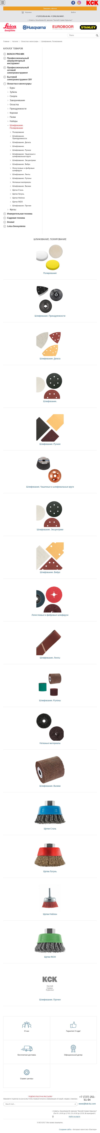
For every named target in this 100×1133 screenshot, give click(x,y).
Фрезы (13, 209)
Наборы (14, 121)
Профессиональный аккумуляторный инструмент (18, 60)
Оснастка (14, 104)
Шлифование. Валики (21, 186)
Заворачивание (17, 100)
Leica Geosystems (16, 226)
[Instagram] (79, 3)
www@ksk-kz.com (87, 1104)
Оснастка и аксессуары (29, 41)
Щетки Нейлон (18, 198)
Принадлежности (18, 109)
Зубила (13, 92)
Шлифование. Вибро (21, 164)
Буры (12, 88)
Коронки (14, 113)
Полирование (18, 132)
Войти (73, 12)
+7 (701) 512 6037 (57, 16)
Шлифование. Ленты (21, 174)
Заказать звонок (50, 8)
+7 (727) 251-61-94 (43, 16)
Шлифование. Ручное (21, 150)
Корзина (28, 12)
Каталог (15, 41)
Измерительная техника (19, 214)
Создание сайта (65, 1129)
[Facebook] (73, 3)
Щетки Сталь (17, 190)
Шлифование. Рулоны (21, 178)
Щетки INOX (17, 202)
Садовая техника (16, 218)
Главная (6, 41)
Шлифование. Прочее (21, 206)
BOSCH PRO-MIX (15, 54)
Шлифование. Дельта (21, 142)
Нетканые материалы (21, 182)
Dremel (10, 222)
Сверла (13, 96)
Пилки (13, 117)
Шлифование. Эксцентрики (24, 160)
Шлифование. (18, 146)
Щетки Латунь (18, 194)
